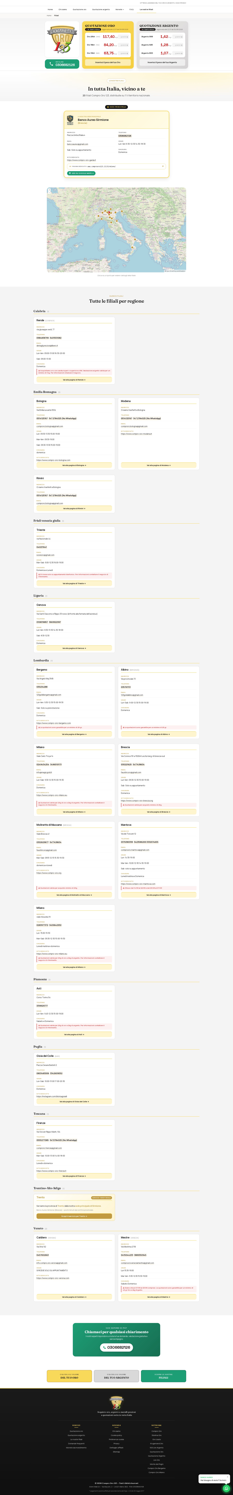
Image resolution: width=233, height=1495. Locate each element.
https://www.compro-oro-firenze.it (51, 1171)
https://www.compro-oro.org (49, 873)
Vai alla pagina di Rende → (74, 380)
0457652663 (43, 1255)
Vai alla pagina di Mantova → (158, 895)
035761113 (126, 687)
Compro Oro (157, 1431)
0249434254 (43, 764)
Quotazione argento (101, 9)
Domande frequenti (76, 1443)
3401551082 (55, 337)
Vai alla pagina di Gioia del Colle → (74, 1101)
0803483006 (43, 1073)
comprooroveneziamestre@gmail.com (137, 1263)
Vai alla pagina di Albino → (159, 734)
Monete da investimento (76, 1447)
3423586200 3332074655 (146, 842)
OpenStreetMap (171, 271)
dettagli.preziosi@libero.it (47, 345)
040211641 (42, 547)
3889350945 (140, 1255)
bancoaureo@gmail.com (77, 144)
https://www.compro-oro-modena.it (136, 434)
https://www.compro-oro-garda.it (81, 160)
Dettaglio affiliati (116, 1447)
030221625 (126, 764)
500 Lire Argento (156, 1447)
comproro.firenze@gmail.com (49, 1148)
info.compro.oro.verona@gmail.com (52, 1263)
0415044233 (127, 1255)
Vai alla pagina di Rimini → (74, 508)
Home (50, 9)
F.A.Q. (132, 9)
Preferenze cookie (116, 1439)
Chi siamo (63, 9)
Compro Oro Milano (157, 1472)
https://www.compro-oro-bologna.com (53, 460)
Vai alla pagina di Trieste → (74, 583)
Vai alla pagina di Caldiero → (74, 1297)
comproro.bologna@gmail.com (50, 426)
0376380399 (127, 842)
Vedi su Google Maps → (83, 173)
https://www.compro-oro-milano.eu (52, 795)
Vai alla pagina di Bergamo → (74, 734)
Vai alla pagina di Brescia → (158, 812)
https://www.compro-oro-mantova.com (138, 884)
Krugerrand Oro (156, 1443)
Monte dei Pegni (156, 1464)
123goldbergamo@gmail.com (49, 695)
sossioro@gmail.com (45, 555)
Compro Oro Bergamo (157, 1468)
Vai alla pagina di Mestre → (158, 1297)
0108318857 (42, 622)
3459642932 (55, 925)
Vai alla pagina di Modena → (159, 465)
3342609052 (56, 1073)
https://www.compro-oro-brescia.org (137, 800)
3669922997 (55, 622)
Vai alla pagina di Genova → (74, 648)
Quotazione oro (79, 9)
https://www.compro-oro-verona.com (53, 1278)
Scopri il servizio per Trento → (74, 1216)
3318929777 (42, 1005)
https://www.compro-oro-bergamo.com (54, 723)
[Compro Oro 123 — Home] (116, 1403)
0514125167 (42, 418)
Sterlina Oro (157, 1435)
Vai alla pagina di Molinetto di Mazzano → (74, 895)
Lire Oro (157, 1460)
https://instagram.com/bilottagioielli (52, 1096)
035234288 (42, 686)
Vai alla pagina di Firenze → (74, 1176)
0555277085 (43, 1140)
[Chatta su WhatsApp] (226, 1488)
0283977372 (42, 925)
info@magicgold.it (44, 772)
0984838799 (43, 337)
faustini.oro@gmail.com (131, 772)
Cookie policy (116, 1435)
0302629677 (43, 842)
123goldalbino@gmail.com (132, 695)
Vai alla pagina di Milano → (74, 812)
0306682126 (124, 135)
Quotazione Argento (156, 1456)
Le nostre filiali (146, 9)
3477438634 (139, 764)
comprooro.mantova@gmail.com (135, 850)
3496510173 (56, 764)
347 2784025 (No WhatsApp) (62, 418)
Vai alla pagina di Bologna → (74, 465)
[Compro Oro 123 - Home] (62, 39)
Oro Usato (156, 1439)
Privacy (116, 1443)
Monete (120, 9)
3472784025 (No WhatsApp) (63, 1140)
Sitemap (116, 1451)
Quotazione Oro (156, 1451)
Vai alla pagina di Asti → (74, 1034)
